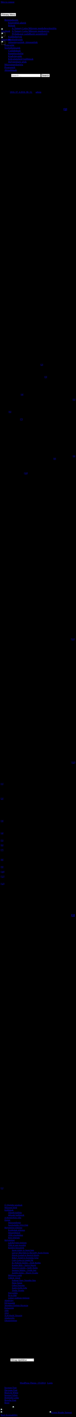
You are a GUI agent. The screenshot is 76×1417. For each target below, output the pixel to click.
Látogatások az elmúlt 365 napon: (18, 1376)
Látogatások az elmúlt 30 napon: (18, 1373)
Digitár (7, 1220)
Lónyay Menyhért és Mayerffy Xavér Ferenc (30, 1253)
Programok (9, 67)
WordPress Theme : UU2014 (33, 1383)
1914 (6, 1313)
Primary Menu (8, 14)
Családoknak (14, 50)
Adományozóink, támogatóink (23, 42)
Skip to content (7, 2)
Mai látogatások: (11, 1371)
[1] (2, 784)
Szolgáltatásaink (12, 47)
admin (38, 92)
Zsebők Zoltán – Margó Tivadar (25, 1273)
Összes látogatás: (11, 1378)
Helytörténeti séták (17, 61)
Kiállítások (8, 1210)
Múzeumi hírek (10, 1207)
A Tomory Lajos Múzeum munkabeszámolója (34, 28)
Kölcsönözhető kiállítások (20, 59)
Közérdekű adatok (17, 22)
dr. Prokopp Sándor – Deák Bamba (26, 1263)
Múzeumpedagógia (13, 64)
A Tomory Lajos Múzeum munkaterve (30, 31)
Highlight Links (11, 1397)
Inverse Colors (11, 1395)
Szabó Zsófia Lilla (19, 1288)
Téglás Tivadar (18, 1290)
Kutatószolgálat (15, 53)
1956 (6, 1310)
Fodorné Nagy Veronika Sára (24, 1280)
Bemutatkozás (11, 20)
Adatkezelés (9, 1318)
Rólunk (11, 25)
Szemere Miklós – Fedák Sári (24, 1270)
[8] (74, 456)
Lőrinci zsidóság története (18, 1298)
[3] (45, 377)
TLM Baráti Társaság (13, 1315)
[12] (73, 762)
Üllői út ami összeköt (17, 1245)
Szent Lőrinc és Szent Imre (23, 1250)
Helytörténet (9, 1240)
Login (50, 1383)
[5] (74, 399)
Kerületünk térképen (16, 1230)
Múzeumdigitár (14, 1222)
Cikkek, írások (14, 1278)
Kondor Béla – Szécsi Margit (24, 1265)
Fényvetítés (13, 1293)
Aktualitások (10, 70)
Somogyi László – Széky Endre (25, 1268)
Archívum (5, 1360)
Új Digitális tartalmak (13, 1205)
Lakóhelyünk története (17, 1242)
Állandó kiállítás (15, 1212)
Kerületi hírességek (16, 1247)
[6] (10, 412)
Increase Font (10, 1387)
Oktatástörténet (10, 1320)
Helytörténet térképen (13, 1227)
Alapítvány (9, 1300)
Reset (6, 1402)
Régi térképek (14, 1237)
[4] (22, 394)
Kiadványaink (15, 56)
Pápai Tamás (17, 1283)
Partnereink (9, 1308)
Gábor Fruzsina (18, 1285)
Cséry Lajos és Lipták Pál (22, 1260)
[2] (42, 365)
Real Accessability (9, 1415)
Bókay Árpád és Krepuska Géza (25, 1258)
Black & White (11, 1392)
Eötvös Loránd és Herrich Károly (25, 1255)
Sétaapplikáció (14, 1232)
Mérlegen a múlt (15, 1275)
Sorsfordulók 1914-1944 (18, 1225)
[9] (54, 458)
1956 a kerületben (15, 1235)
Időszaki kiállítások (16, 1215)
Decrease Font (10, 1390)
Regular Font (10, 1400)
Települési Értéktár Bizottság (16, 1305)
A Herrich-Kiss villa (12, 1217)
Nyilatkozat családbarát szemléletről (29, 34)
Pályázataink (9, 1303)
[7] (21, 419)
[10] (26, 473)
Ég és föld (12, 1295)
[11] (73, 639)
